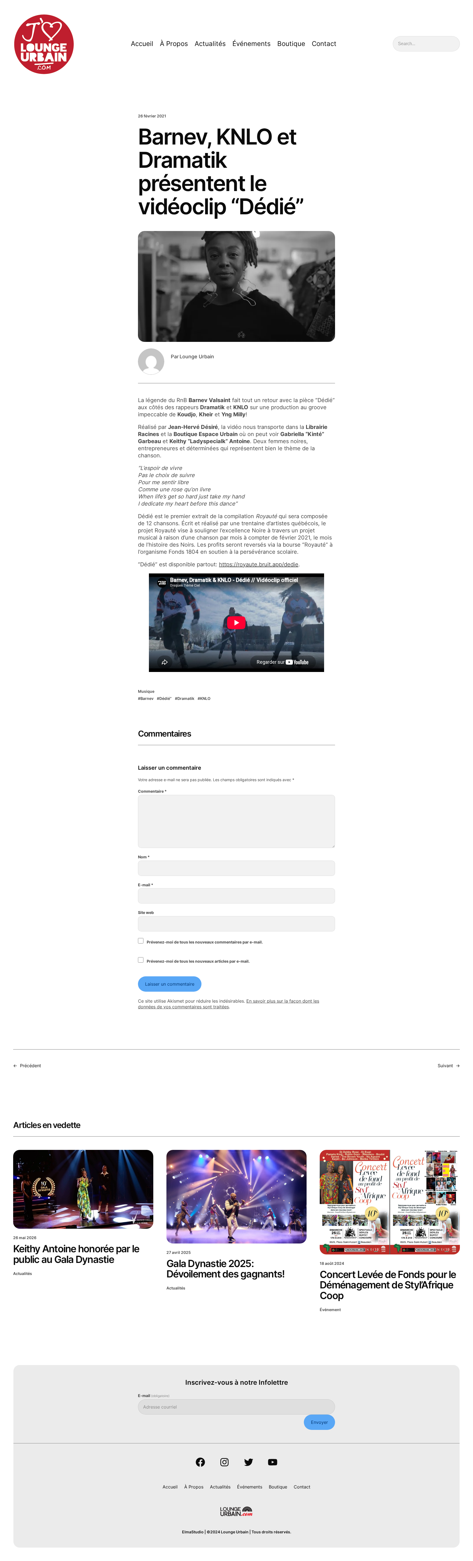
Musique (146, 691)
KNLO (205, 698)
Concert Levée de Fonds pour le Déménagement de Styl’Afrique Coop (388, 1284)
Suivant (445, 1065)
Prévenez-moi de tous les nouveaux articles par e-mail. (198, 961)
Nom (144, 857)
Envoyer (319, 1422)
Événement (330, 1309)
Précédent (30, 1065)
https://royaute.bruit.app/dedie (258, 564)
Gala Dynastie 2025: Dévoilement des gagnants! (225, 1268)
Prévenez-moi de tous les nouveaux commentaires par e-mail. (205, 942)
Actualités (22, 1273)
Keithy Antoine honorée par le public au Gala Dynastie (76, 1253)
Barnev (147, 698)
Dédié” (165, 698)
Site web (146, 912)
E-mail (145, 884)
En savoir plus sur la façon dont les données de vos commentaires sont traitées (228, 1003)
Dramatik (185, 698)
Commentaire (152, 791)
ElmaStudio (193, 1532)
